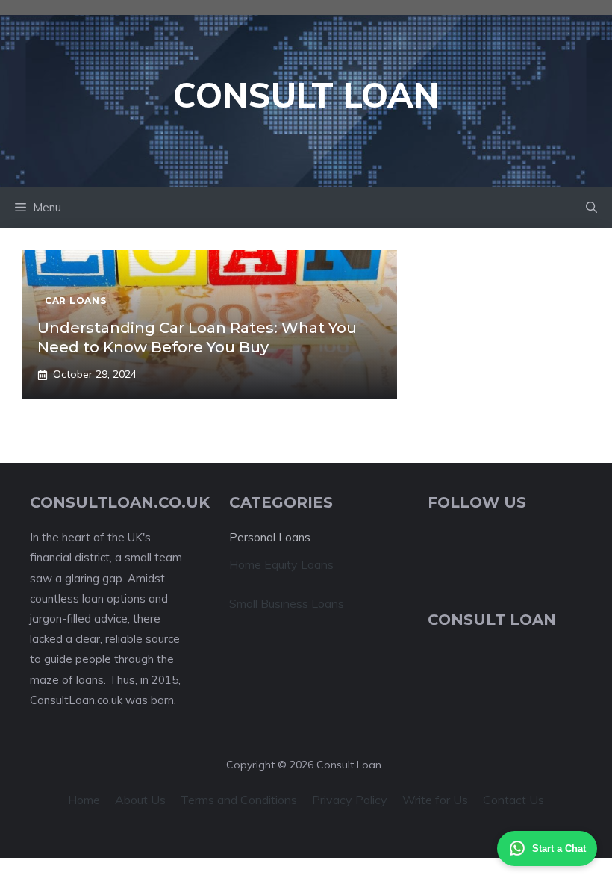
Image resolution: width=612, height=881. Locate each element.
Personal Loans (269, 537)
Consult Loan (306, 94)
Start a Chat (559, 848)
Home (84, 799)
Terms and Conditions (239, 799)
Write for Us (435, 799)
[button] (591, 207)
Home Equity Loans (281, 564)
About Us (140, 799)
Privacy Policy (349, 799)
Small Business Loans (286, 603)
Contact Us (513, 799)
